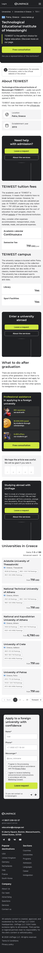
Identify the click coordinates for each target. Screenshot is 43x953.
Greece (9, 568)
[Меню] (38, 3)
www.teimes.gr (27, 17)
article (23, 386)
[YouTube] (20, 839)
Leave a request (21, 151)
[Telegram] (31, 795)
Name (8, 731)
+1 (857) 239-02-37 (11, 820)
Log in (4, 4)
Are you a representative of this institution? (20, 56)
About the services (21, 157)
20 (27, 700)
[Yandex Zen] (9, 839)
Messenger (11, 753)
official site (35, 105)
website (11, 214)
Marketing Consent (15, 779)
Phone (8, 742)
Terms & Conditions (10, 941)
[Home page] (21, 4)
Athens (16, 595)
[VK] (15, 839)
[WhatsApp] (35, 795)
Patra (15, 676)
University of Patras (15, 672)
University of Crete (15, 644)
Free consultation (21, 49)
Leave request (21, 785)
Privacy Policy (20, 769)
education (13, 827)
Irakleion (16, 648)
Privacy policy (8, 944)
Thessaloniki (18, 568)
